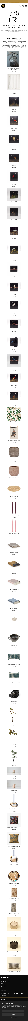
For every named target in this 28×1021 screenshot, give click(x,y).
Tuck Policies (3, 985)
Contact (2, 980)
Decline (13, 1014)
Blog (2, 983)
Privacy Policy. (6, 1007)
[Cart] (23, 6)
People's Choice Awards (15, 2)
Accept (13, 1011)
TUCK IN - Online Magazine (5, 981)
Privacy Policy (3, 986)
